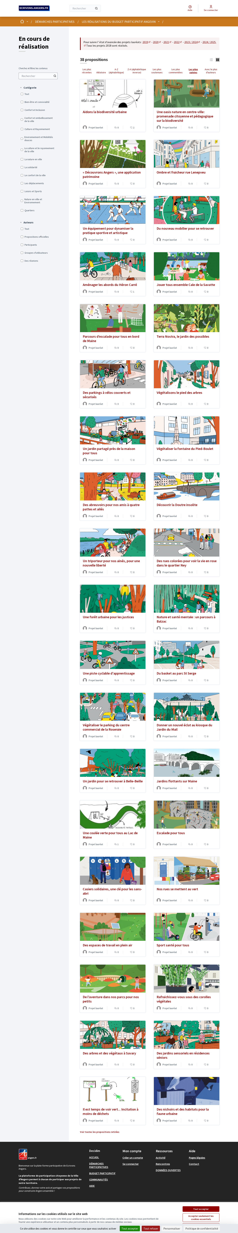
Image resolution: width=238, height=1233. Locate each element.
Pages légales (197, 1157)
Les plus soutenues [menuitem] (157, 71)
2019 (147, 42)
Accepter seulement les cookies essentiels (201, 1217)
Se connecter (130, 1164)
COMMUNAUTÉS (98, 1179)
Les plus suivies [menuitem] (193, 71)
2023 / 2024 (192, 42)
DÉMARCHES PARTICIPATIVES (54, 22)
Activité (160, 1157)
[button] (28, 87)
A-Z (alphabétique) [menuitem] (116, 71)
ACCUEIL (94, 1157)
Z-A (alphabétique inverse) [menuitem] (137, 71)
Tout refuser (150, 1228)
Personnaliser (171, 1228)
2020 (157, 42)
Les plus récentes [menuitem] (87, 71)
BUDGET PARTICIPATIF (102, 1173)
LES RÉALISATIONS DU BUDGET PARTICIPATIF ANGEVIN (119, 22)
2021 (167, 42)
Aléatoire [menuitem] (101, 72)
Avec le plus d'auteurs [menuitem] (211, 71)
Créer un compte (132, 1157)
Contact (194, 1164)
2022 (178, 42)
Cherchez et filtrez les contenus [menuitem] (33, 68)
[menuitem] (38, 76)
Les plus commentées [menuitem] (176, 71)
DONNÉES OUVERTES (168, 1170)
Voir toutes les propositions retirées (99, 1131)
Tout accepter (201, 1209)
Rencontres (163, 1164)
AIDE (92, 1185)
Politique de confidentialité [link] (201, 1228)
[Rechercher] (96, 8)
